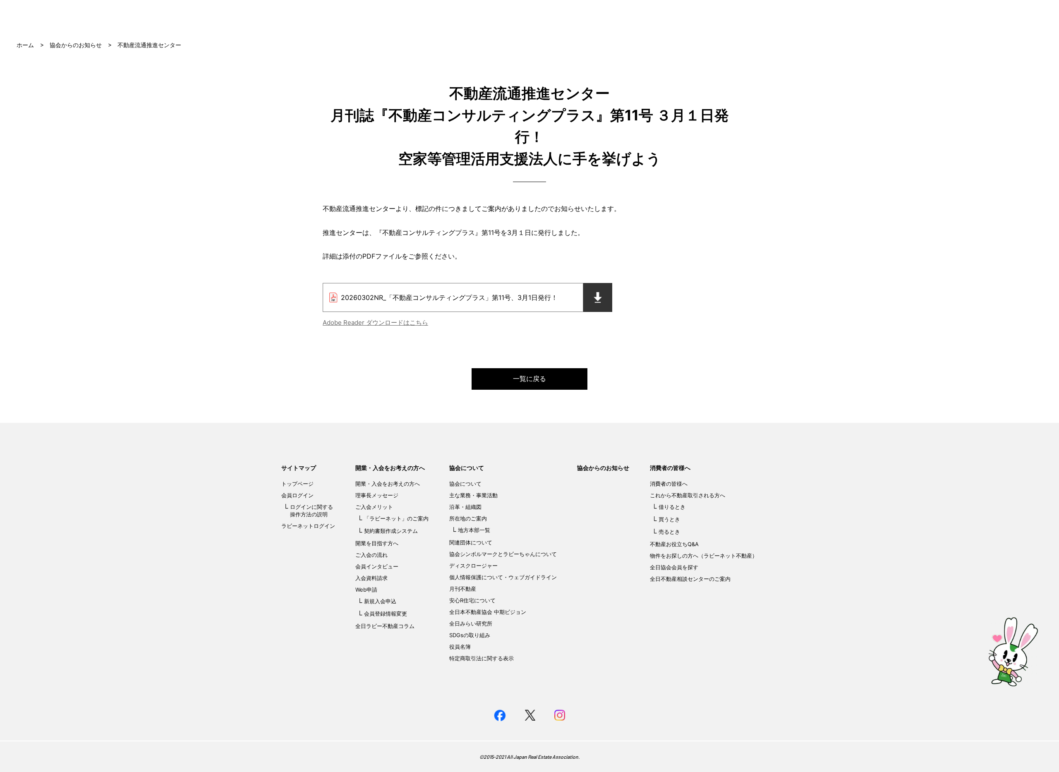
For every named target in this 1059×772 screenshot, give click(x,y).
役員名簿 (460, 646)
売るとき (669, 531)
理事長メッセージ (376, 495)
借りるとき (672, 506)
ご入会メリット (374, 506)
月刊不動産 (462, 588)
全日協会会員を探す (674, 567)
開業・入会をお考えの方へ (390, 467)
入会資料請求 (371, 578)
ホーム (25, 44)
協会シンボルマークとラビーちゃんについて (503, 554)
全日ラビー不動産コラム (384, 626)
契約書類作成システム (391, 530)
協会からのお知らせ (76, 44)
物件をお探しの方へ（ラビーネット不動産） (703, 555)
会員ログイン (297, 495)
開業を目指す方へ (376, 543)
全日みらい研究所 (470, 623)
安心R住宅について (472, 600)
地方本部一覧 (474, 530)
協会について (466, 467)
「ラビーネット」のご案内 (396, 518)
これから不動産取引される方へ (687, 495)
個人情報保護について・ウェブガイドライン (503, 577)
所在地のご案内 (468, 518)
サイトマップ (298, 467)
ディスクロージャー (473, 565)
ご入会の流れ (371, 554)
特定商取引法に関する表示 (481, 658)
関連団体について (470, 542)
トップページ (297, 483)
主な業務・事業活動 (473, 495)
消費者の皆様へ (670, 467)
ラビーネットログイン (308, 526)
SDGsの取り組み (469, 635)
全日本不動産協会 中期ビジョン (487, 612)
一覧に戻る (529, 378)
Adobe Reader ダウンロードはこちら (375, 322)
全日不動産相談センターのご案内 (690, 578)
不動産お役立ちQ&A (674, 544)
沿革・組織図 (465, 506)
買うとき (669, 519)
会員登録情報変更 (385, 613)
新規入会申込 (380, 601)
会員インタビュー (376, 566)
